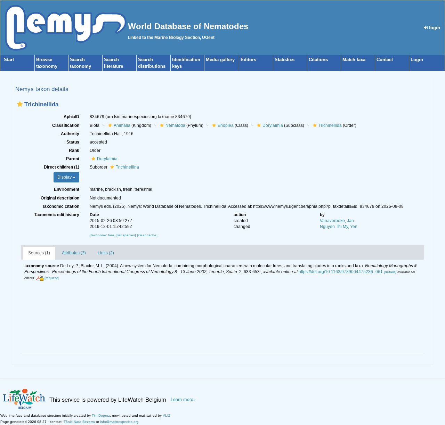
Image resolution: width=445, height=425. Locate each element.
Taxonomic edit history (56, 214)
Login (417, 59)
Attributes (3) (74, 253)
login (434, 27)
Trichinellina (127, 167)
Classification (65, 125)
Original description (60, 198)
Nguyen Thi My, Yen (338, 226)
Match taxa (353, 59)
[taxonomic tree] (103, 235)
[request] (51, 278)
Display (65, 177)
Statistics (284, 59)
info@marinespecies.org (119, 422)
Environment (66, 189)
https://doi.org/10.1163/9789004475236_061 (341, 271)
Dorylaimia (272, 125)
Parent (72, 158)
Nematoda (175, 125)
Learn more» (183, 399)
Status (72, 142)
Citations (318, 59)
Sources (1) (39, 253)
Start (9, 59)
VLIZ (166, 415)
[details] (390, 272)
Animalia (122, 125)
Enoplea (226, 125)
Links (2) (106, 253)
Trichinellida (330, 125)
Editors (248, 59)
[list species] (126, 235)
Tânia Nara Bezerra (79, 422)
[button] (19, 104)
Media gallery (220, 59)
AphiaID (71, 116)
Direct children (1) (61, 167)
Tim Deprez (101, 415)
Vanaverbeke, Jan (337, 220)
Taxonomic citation (60, 206)
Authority (70, 133)
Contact (385, 59)
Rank (74, 150)
